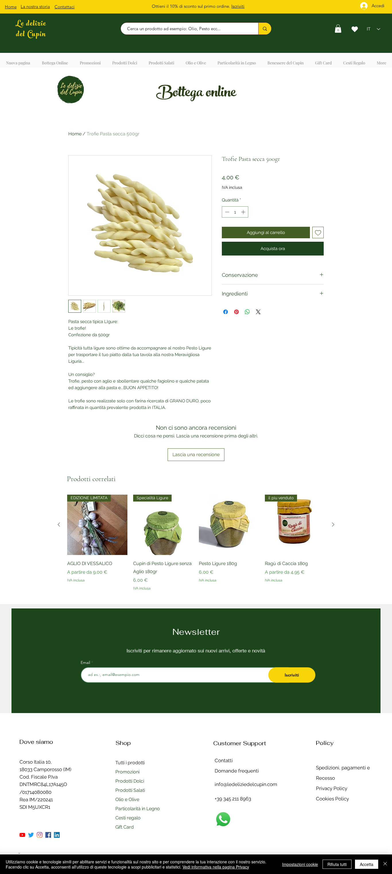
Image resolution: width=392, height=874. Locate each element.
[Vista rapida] (229, 525)
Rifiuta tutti (337, 864)
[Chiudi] (385, 864)
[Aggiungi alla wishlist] (318, 233)
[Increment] (244, 212)
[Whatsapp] (223, 819)
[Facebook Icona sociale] (48, 835)
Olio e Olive (127, 799)
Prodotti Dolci (129, 781)
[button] (338, 28)
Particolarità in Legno (137, 808)
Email (86, 662)
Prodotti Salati (130, 790)
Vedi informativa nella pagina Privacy (216, 867)
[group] (196, 546)
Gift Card (124, 827)
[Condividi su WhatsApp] (247, 311)
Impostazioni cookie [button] (300, 864)
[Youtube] (22, 835)
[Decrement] (226, 212)
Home (74, 134)
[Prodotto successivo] (333, 524)
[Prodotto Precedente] (58, 524)
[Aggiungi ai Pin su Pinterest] (236, 311)
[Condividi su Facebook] (225, 311)
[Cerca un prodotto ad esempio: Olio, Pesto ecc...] (264, 28)
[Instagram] (39, 835)
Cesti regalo (128, 818)
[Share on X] (258, 311)
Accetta (366, 864)
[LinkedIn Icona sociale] (57, 835)
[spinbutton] (235, 212)
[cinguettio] (31, 835)
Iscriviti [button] (237, 6)
